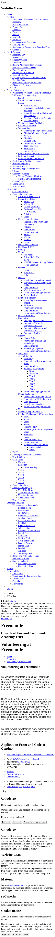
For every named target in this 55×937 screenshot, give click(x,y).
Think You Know (31, 146)
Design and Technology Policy (37, 396)
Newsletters (17, 584)
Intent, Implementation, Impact (37, 280)
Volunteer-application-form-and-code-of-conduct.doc (30, 754)
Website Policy (13, 776)
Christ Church (18, 181)
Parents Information (15, 90)
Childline (28, 138)
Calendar (16, 581)
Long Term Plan (31, 287)
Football (21, 548)
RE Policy (28, 305)
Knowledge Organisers (34, 348)
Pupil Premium (19, 70)
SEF (14, 87)
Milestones (28, 434)
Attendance (17, 57)
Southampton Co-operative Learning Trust (31, 47)
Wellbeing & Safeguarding (24, 95)
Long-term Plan (31, 401)
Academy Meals (19, 166)
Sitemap (10, 771)
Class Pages (17, 460)
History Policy (30, 338)
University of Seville (27, 563)
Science (21, 277)
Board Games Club (26, 525)
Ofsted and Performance (23, 85)
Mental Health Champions (29, 100)
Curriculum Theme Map (29, 196)
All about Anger (31, 120)
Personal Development (28, 244)
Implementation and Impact (36, 444)
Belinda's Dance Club (28, 515)
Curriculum (12, 189)
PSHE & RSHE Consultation (31, 158)
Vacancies (16, 39)
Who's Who (17, 27)
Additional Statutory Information (26, 82)
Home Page (6, 618)
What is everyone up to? (34, 290)
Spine (26, 432)
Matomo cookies (15, 885)
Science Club (24, 528)
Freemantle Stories (20, 485)
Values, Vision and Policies (30, 176)
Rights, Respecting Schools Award (33, 153)
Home (9, 14)
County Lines (30, 151)
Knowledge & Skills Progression (38, 429)
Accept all (17, 822)
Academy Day (18, 55)
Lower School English (28, 199)
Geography (23, 353)
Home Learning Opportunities (37, 292)
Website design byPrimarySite (21, 786)
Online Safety (30, 141)
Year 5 (32, 386)
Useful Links (18, 184)
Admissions (17, 37)
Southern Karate (25, 518)
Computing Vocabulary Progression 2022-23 (34, 324)
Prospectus (17, 32)
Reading (27, 234)
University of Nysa (26, 566)
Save (26, 934)
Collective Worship (20, 174)
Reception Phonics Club (29, 530)
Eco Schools (23, 510)
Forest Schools (24, 508)
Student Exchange (20, 561)
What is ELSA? (31, 105)
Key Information (14, 52)
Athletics (22, 551)
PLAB (21, 98)
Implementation (36, 447)
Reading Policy (30, 427)
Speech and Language (22, 487)
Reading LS (29, 201)
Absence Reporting (21, 163)
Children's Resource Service (36, 133)
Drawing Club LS (32, 206)
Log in (10, 589)
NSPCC (27, 136)
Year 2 (32, 379)
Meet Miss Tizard (26, 490)
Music (21, 409)
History (21, 336)
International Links (20, 558)
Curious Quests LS (32, 209)
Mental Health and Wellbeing (31, 123)
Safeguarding (24, 128)
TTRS (26, 260)
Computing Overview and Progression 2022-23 (35, 329)
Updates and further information (26, 576)
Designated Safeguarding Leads (38, 130)
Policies (15, 34)
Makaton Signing (25, 495)
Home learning (30, 467)
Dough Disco (24, 533)
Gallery (32, 211)
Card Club (22, 535)
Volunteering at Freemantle (24, 42)
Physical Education (26, 315)
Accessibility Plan (20, 75)
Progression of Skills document (37, 399)
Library (15, 171)
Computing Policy (32, 333)
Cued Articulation (26, 497)
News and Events (14, 571)
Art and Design (25, 356)
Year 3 (32, 381)
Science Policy (30, 295)
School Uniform (19, 60)
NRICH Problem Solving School (38, 262)
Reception (33, 373)
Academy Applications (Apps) (25, 168)
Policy (26, 275)
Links (26, 437)
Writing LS (29, 204)
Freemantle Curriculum (22, 194)
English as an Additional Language (28, 161)
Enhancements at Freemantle (25, 505)
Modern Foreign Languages (30, 411)
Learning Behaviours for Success (27, 454)
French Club (23, 546)
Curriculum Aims (20, 191)
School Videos (18, 186)
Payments (16, 62)
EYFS (15, 452)
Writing (27, 237)
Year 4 (32, 384)
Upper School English (28, 219)
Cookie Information (15, 774)
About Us (11, 17)
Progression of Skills (33, 308)
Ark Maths (28, 255)
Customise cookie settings (34, 822)
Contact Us (17, 50)
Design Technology (27, 394)
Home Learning (31, 232)
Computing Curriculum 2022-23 (38, 320)
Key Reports (18, 44)
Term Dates (17, 573)
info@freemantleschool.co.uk (26, 759)
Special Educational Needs (24, 67)
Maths (21, 252)
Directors (16, 29)
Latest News (18, 578)
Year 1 (32, 376)
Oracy (26, 217)
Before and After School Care (25, 556)
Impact (32, 449)
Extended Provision (15, 503)
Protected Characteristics (29, 156)
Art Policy (28, 358)
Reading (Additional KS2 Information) (35, 414)
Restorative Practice (27, 125)
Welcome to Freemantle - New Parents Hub (31, 93)
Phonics (27, 239)
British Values (18, 457)
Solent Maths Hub (32, 257)
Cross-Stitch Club (26, 541)
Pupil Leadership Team (22, 553)
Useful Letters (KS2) (33, 439)
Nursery (33, 371)
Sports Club (23, 513)
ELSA (21, 103)
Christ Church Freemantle (29, 179)
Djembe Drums (25, 543)
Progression (29, 272)
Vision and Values (20, 24)
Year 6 (32, 389)
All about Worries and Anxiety (37, 118)
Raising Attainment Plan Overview (27, 65)
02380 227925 (23, 762)
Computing (23, 318)
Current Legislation (32, 143)
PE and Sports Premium (23, 72)
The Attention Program (28, 492)
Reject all (6, 822)
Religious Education (27, 298)
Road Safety (29, 148)
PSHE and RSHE (26, 247)
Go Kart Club (24, 538)
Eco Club (22, 523)
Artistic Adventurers (27, 520)
